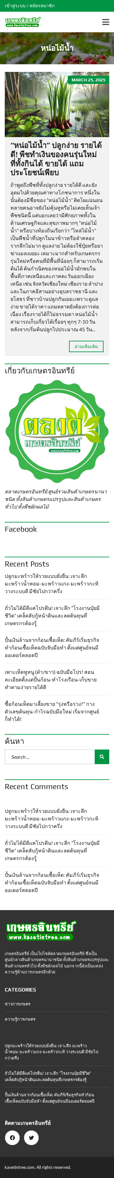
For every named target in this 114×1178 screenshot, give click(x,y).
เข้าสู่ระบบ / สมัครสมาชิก (29, 5)
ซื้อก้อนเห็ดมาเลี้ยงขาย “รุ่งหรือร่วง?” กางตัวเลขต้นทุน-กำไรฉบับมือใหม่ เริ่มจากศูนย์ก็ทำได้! (52, 711)
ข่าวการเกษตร (17, 1003)
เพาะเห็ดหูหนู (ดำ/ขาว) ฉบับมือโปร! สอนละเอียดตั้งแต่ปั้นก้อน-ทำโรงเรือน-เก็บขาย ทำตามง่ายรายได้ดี (51, 679)
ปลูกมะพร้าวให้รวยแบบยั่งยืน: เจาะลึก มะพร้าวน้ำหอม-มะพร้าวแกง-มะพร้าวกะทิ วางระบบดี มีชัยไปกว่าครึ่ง (51, 583)
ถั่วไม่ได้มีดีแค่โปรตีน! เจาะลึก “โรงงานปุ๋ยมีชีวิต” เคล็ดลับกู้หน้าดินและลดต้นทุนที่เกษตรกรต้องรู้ (52, 615)
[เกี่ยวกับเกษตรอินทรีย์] (57, 431)
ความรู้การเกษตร (20, 1019)
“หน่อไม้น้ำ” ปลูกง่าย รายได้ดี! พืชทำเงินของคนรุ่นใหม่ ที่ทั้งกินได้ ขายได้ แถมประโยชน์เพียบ (56, 159)
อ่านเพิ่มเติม (86, 346)
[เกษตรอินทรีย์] (20, 22)
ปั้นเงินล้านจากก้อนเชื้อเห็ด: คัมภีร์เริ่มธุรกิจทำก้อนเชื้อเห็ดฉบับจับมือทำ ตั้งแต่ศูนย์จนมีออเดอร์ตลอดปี (52, 647)
